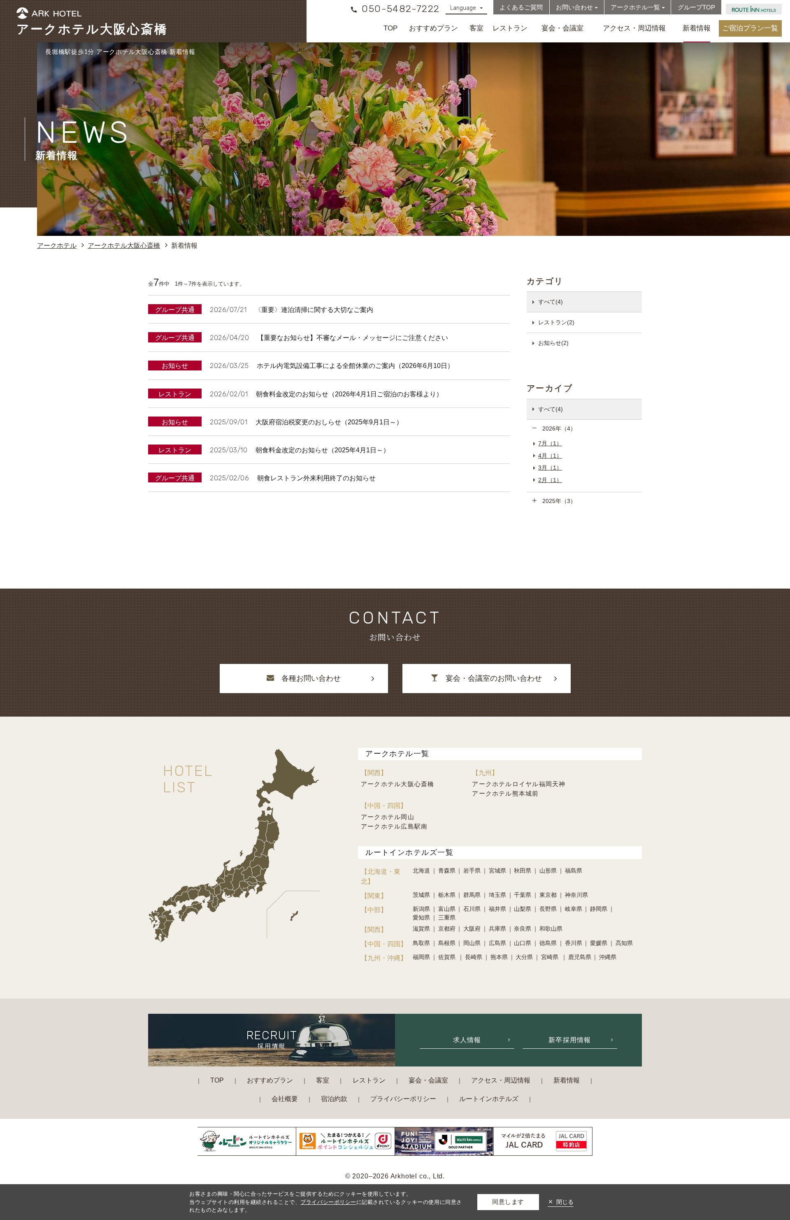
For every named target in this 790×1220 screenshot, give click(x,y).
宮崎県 (550, 957)
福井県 (497, 909)
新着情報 (697, 28)
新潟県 (421, 909)
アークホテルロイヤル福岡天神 (518, 783)
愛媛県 (598, 943)
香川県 (573, 943)
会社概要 (285, 1098)
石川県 (472, 909)
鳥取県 (421, 943)
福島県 (573, 870)
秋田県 (522, 870)
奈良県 (522, 928)
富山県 (446, 909)
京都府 (446, 928)
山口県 (522, 943)
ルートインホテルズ (488, 1098)
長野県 (548, 909)
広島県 (497, 943)
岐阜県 (573, 909)
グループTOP (696, 7)
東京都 (548, 895)
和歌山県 (550, 928)
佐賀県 (447, 957)
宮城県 (497, 870)
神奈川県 (576, 895)
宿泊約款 (334, 1098)
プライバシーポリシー (403, 1098)
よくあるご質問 (521, 7)
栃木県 (446, 895)
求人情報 (467, 1039)
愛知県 (421, 917)
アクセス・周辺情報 (634, 28)
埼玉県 (497, 895)
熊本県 (499, 957)
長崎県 (473, 957)
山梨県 (522, 909)
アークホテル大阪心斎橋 (397, 783)
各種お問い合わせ (311, 678)
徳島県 (548, 943)
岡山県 (472, 943)
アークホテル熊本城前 (505, 793)
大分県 (524, 957)
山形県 (548, 870)
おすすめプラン (433, 28)
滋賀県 (421, 928)
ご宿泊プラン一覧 (750, 28)
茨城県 (421, 895)
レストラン (510, 28)
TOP (390, 28)
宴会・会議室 (562, 28)
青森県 (446, 870)
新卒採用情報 (569, 1039)
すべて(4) (550, 301)
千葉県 (522, 895)
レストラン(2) (556, 322)
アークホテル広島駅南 (394, 826)
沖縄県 (607, 957)
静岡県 (598, 909)
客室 (476, 28)
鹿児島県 (579, 957)
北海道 (421, 870)
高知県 (624, 943)
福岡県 (421, 957)
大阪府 (472, 928)
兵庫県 (497, 928)
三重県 (446, 917)
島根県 (446, 943)
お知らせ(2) (553, 343)
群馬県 (472, 895)
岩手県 (472, 870)
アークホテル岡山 (387, 816)
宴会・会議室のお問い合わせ (494, 678)
